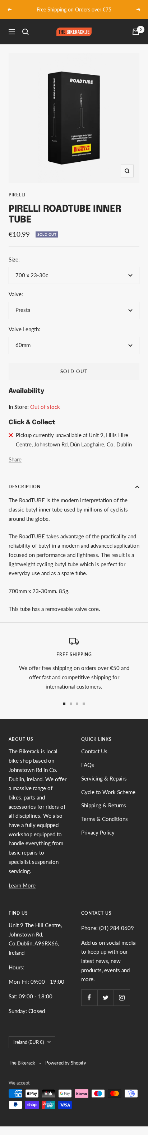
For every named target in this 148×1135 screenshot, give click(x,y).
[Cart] (135, 32)
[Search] (25, 32)
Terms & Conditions (104, 819)
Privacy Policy (98, 832)
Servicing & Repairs (104, 778)
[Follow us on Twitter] (105, 997)
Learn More (22, 885)
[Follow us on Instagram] (122, 997)
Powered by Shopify (65, 1063)
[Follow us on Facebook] (89, 997)
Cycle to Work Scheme (108, 792)
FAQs (87, 765)
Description (25, 486)
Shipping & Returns (103, 805)
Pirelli (17, 194)
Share (15, 459)
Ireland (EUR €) (28, 1042)
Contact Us (94, 751)
